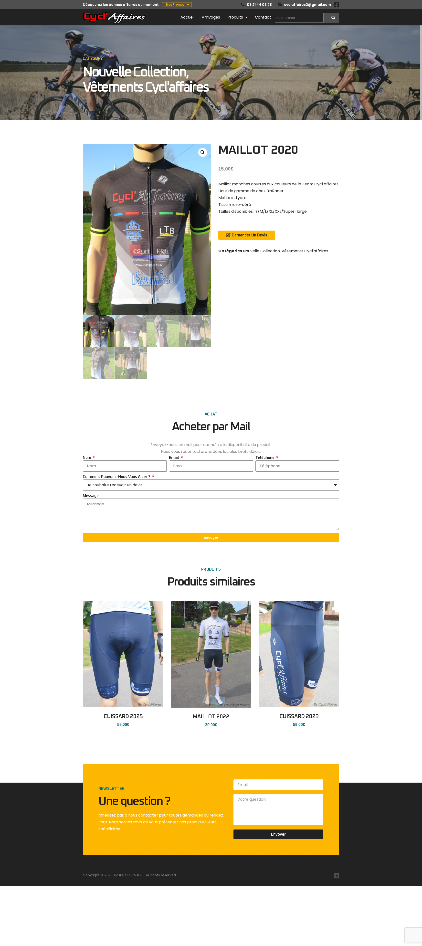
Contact (263, 17)
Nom (87, 458)
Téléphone (265, 458)
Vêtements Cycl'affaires (145, 88)
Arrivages (211, 17)
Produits (235, 17)
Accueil (187, 17)
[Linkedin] (336, 875)
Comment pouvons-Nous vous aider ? (117, 477)
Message (91, 496)
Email (174, 458)
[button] (202, 152)
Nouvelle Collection (134, 72)
